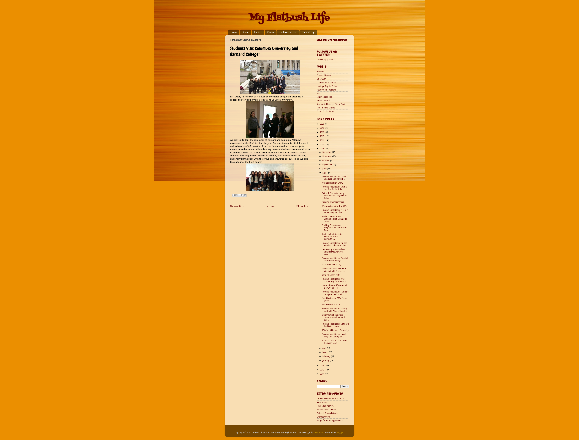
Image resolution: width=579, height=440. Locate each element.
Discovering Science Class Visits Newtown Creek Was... (333, 251)
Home (234, 32)
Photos (257, 32)
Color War (321, 79)
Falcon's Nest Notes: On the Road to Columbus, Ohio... (335, 244)
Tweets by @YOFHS (326, 59)
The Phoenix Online (326, 107)
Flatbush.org (308, 32)
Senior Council (323, 100)
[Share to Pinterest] (245, 195)
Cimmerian (319, 432)
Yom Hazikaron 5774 (331, 304)
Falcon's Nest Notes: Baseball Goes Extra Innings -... (335, 259)
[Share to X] (239, 195)
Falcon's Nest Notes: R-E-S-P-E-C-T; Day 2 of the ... (335, 211)
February (326, 356)
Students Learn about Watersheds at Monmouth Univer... (335, 218)
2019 (322, 128)
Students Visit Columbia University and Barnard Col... (333, 317)
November (327, 156)
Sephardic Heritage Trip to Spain (331, 104)
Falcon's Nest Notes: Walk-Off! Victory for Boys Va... (334, 280)
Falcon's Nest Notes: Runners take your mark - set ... (335, 293)
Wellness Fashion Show (332, 183)
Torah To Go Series (325, 111)
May (324, 173)
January (326, 360)
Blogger (340, 432)
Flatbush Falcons (288, 32)
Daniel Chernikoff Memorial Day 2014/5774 (334, 286)
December (327, 152)
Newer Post (237, 206)
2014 (322, 148)
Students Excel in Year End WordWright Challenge (334, 269)
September (327, 164)
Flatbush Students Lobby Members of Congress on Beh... (334, 195)
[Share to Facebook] (242, 195)
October (326, 160)
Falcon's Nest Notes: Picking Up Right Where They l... (334, 309)
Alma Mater (322, 402)
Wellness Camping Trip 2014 (334, 206)
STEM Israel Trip (324, 97)
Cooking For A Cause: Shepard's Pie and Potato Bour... (334, 227)
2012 (322, 370)
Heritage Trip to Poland (327, 86)
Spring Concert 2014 (331, 275)
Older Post (303, 206)
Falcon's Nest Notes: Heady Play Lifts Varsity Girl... (334, 335)
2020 (322, 124)
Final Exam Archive (325, 406)
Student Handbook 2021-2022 (330, 398)
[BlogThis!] (236, 195)
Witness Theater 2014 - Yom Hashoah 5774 (334, 341)
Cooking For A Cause (326, 82)
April (324, 348)
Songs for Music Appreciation (330, 420)
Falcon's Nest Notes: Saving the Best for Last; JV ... (334, 188)
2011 (322, 374)
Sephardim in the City (331, 264)
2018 (322, 132)
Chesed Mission (324, 75)
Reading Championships (333, 202)
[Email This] (233, 195)
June (324, 168)
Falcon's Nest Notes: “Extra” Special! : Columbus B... (334, 177)
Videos (270, 32)
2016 (322, 140)
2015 (322, 144)
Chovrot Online (323, 417)
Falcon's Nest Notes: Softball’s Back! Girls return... (335, 325)
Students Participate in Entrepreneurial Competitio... (332, 236)
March (325, 352)
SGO (319, 93)
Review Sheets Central (326, 409)
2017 (322, 136)
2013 (322, 365)
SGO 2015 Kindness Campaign (335, 330)
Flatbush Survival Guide (327, 413)
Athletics (320, 71)
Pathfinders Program (326, 90)
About (245, 32)
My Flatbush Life (289, 18)
